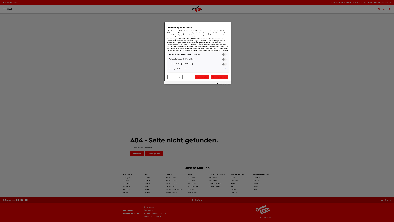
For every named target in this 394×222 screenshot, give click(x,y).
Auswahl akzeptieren (202, 77)
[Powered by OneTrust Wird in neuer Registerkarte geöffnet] (222, 83)
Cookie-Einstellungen (175, 77)
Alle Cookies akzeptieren (219, 77)
